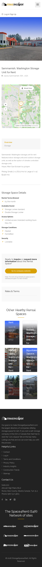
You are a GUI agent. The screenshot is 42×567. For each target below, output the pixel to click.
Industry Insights (9, 466)
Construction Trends (11, 470)
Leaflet (17, 125)
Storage (7, 146)
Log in (5, 456)
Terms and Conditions (12, 459)
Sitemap (6, 474)
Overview (8, 142)
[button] (5, 105)
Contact (6, 452)
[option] (21, 39)
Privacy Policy (8, 463)
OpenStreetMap (26, 125)
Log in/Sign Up (10, 14)
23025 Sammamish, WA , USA (15, 76)
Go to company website (21, 271)
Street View (28, 88)
